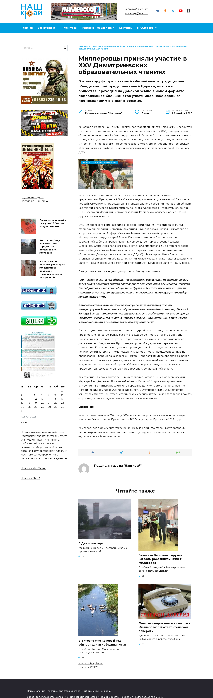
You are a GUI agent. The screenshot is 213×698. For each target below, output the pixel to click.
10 (22, 398)
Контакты (126, 27)
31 (22, 410)
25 (29, 406)
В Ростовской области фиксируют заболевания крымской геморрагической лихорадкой (52, 269)
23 (62, 402)
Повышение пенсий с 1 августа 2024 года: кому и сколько (52, 223)
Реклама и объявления (98, 27)
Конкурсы (70, 27)
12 (35, 398)
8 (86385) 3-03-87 (136, 9)
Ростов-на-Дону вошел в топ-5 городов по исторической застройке (49, 246)
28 (49, 406)
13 (42, 398)
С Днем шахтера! (91, 543)
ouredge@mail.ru (136, 13)
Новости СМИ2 (88, 667)
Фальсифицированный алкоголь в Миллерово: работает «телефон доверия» (164, 627)
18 (29, 402)
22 (55, 402)
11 (29, 398)
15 (55, 398)
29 (55, 406)
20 (42, 402)
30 (62, 406)
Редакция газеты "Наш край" (118, 465)
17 (22, 402)
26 (35, 406)
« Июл (24, 422)
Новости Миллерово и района (99, 162)
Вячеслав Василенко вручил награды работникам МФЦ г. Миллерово (160, 558)
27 (42, 406)
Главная (27, 27)
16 (62, 398)
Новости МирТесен (90, 663)
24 (22, 406)
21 (49, 402)
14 (49, 398)
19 (35, 402)
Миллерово (145, 27)
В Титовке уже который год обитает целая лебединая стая (102, 642)
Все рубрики (46, 27)
